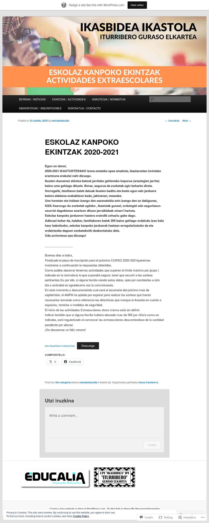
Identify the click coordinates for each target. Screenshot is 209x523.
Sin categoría (63, 382)
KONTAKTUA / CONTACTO (84, 108)
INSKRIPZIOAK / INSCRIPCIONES (40, 108)
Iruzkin (152, 445)
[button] (55, 478)
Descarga (87, 345)
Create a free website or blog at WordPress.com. (78, 509)
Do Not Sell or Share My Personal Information (133, 509)
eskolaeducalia (60, 120)
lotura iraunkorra (148, 382)
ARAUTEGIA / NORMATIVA (109, 99)
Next (186, 120)
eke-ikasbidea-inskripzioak (60, 345)
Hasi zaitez (137, 5)
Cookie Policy (81, 516)
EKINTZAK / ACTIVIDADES (69, 99)
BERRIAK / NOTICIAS (32, 99)
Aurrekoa (172, 120)
